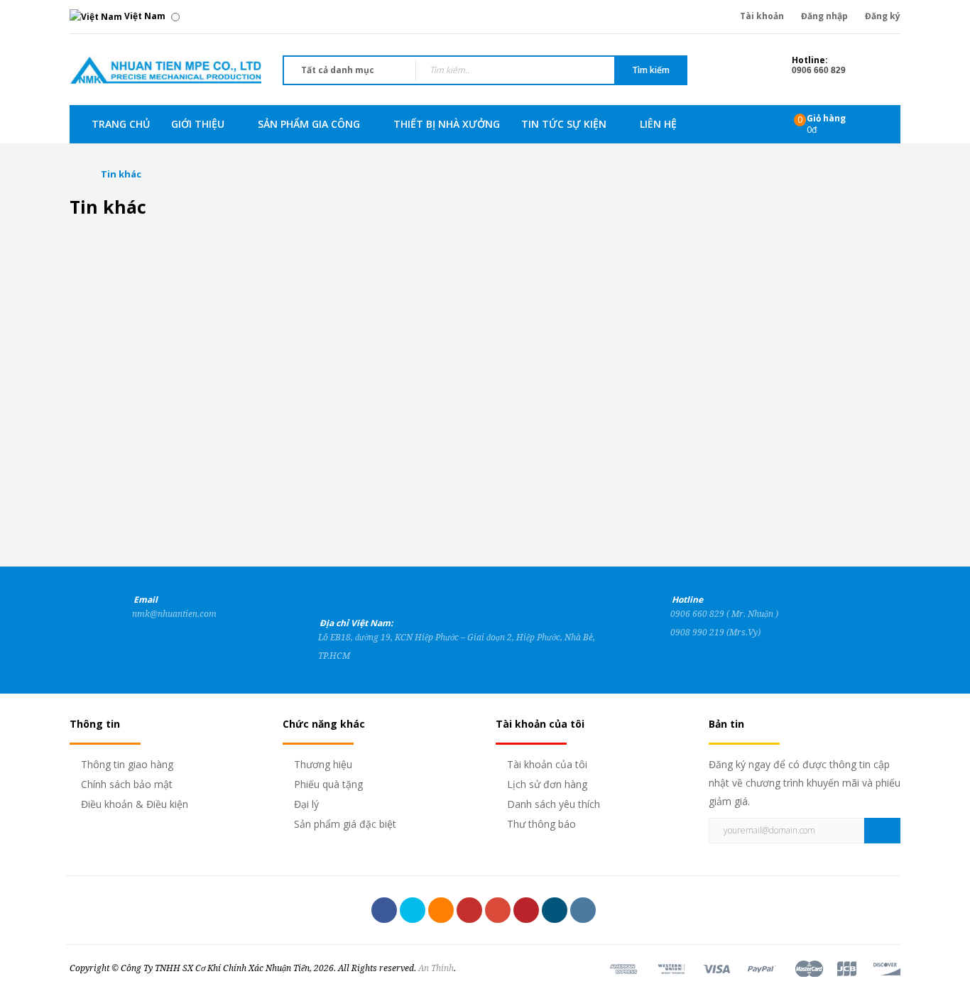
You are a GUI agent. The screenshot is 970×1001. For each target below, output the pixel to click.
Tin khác (121, 174)
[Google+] (498, 910)
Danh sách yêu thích (553, 804)
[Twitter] (412, 910)
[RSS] (441, 910)
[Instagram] (583, 910)
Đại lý (306, 804)
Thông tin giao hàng (127, 764)
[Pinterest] (526, 910)
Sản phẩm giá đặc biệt (345, 824)
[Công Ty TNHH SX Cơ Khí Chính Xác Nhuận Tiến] (165, 68)
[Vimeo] (554, 910)
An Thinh (436, 968)
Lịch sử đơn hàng (547, 784)
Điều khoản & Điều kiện (134, 804)
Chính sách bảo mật (127, 784)
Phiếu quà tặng (328, 784)
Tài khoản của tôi (547, 764)
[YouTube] (469, 910)
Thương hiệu (323, 764)
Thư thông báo (541, 824)
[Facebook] (384, 910)
